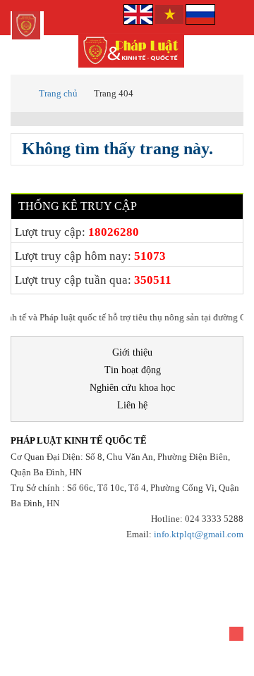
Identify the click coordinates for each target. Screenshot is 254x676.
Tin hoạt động (132, 370)
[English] (139, 13)
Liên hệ (132, 405)
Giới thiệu (132, 352)
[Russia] (200, 13)
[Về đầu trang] (236, 634)
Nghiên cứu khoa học (132, 387)
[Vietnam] (169, 13)
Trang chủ (58, 93)
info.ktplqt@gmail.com (198, 534)
